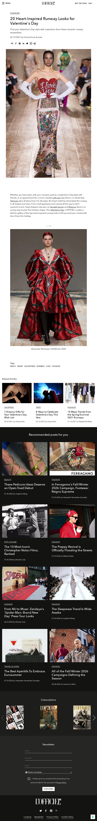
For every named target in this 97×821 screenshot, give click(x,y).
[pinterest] (20, 44)
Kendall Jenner (57, 207)
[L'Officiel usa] (48, 3)
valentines (29, 366)
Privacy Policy (61, 783)
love (48, 366)
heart (20, 366)
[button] (84, 290)
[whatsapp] (31, 44)
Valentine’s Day (57, 210)
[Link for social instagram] (51, 811)
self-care (57, 198)
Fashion (15, 13)
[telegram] (35, 44)
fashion (56, 366)
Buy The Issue (81, 3)
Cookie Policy (67, 817)
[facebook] (16, 44)
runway (41, 366)
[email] (12, 44)
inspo (13, 366)
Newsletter (39, 817)
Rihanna (72, 207)
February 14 (15, 201)
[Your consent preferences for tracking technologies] (93, 817)
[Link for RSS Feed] (56, 811)
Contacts (27, 817)
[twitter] (27, 44)
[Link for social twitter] (41, 811)
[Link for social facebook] (46, 811)
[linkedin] (23, 44)
